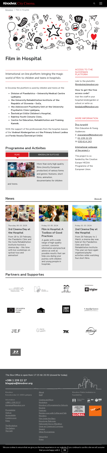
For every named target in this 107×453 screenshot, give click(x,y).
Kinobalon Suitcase (48, 154)
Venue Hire (43, 436)
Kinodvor (9, 10)
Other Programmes (47, 432)
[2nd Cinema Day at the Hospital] (87, 213)
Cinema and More (46, 400)
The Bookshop (11, 425)
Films (17, 154)
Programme (10, 410)
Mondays (43, 416)
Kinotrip (42, 408)
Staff (41, 395)
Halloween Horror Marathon (50, 424)
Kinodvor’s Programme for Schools (53, 405)
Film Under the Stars (47, 418)
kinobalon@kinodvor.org (86, 106)
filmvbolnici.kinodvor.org (86, 84)
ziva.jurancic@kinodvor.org (89, 134)
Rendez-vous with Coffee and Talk (52, 413)
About (41, 392)
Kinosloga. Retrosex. (47, 421)
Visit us (8, 412)
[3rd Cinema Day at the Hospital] (20, 213)
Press (41, 439)
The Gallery (10, 428)
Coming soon (10, 418)
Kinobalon (43, 402)
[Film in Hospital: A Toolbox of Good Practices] (53, 213)
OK (64, 450)
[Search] (94, 3)
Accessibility (10, 415)
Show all (98, 199)
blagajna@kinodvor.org (18, 383)
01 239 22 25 (85, 138)
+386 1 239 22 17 (16, 380)
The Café (9, 431)
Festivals (42, 410)
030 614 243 (85, 141)
